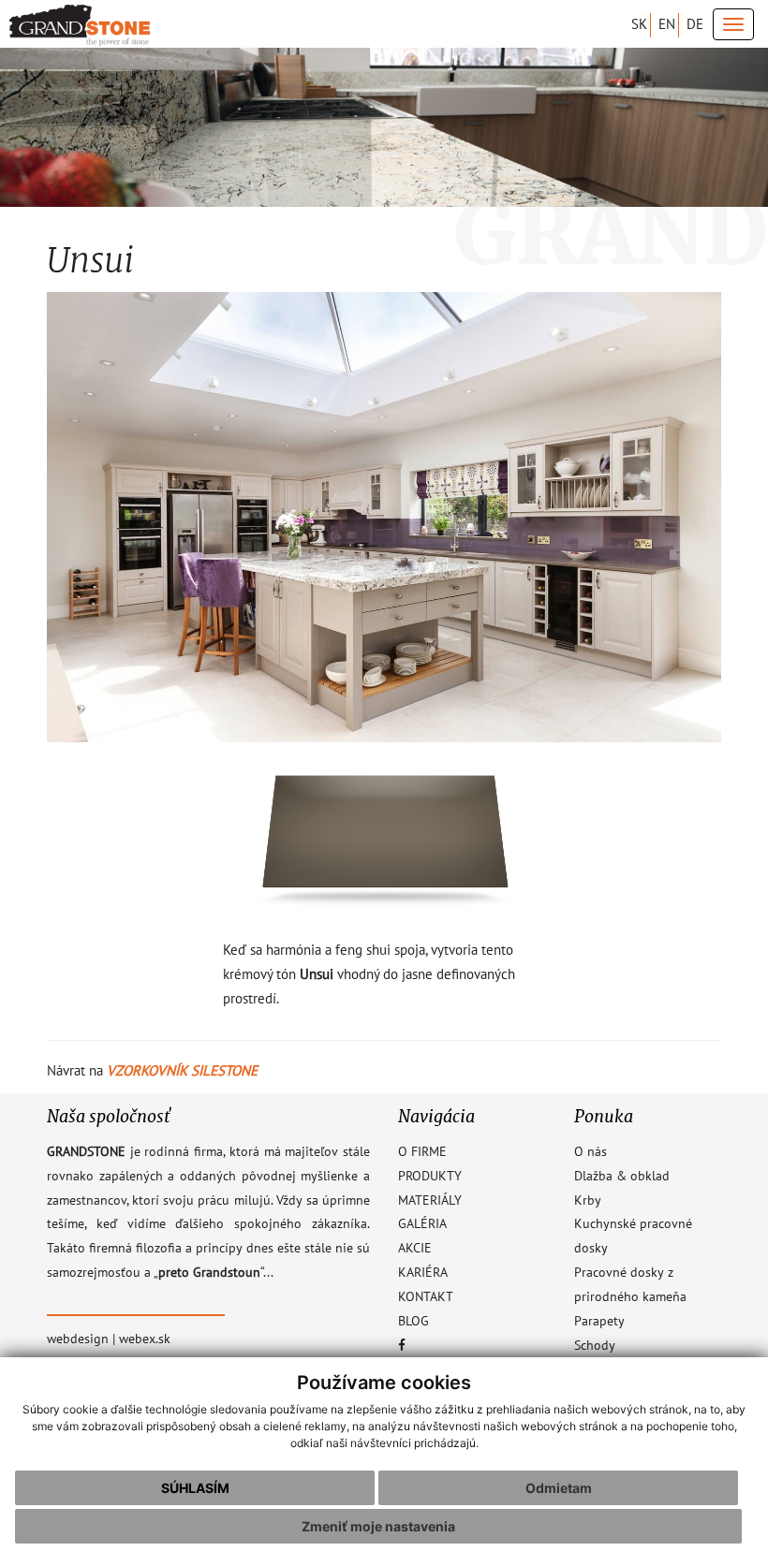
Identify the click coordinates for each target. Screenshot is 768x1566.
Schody (594, 1346)
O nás (590, 1152)
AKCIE (415, 1248)
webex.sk (144, 1339)
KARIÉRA (423, 1273)
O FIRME (422, 1152)
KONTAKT (425, 1297)
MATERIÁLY (430, 1200)
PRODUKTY (430, 1176)
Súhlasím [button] (195, 1488)
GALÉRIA (422, 1224)
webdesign (78, 1339)
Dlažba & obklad (622, 1176)
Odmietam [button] (558, 1488)
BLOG (413, 1321)
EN (666, 24)
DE (695, 24)
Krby (587, 1200)
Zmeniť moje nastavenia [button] (378, 1526)
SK (639, 24)
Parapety (599, 1321)
